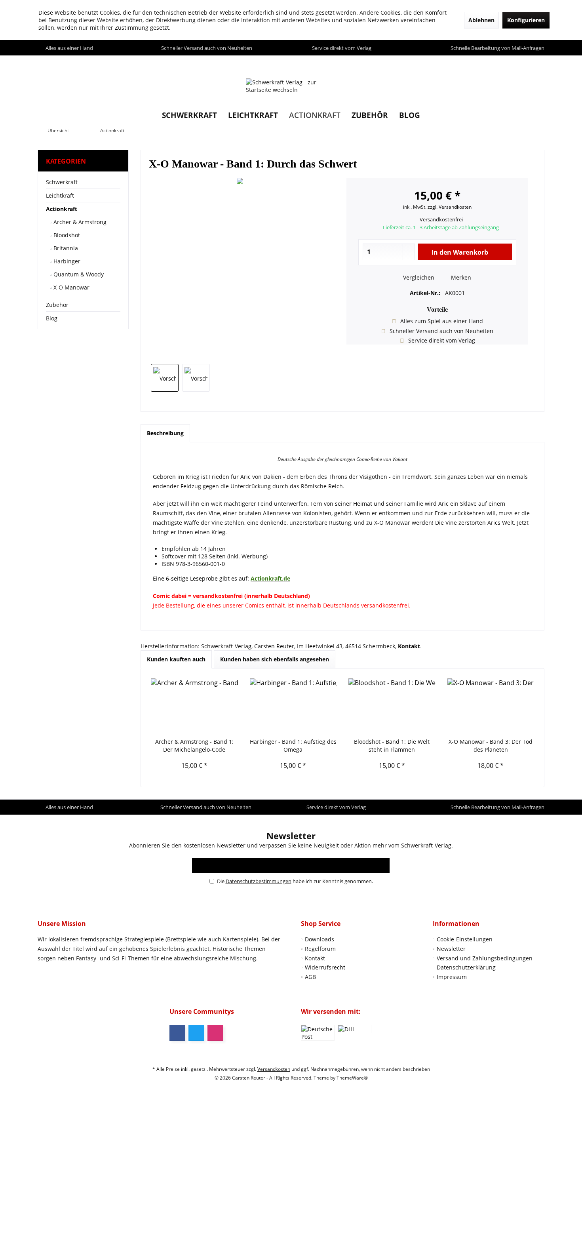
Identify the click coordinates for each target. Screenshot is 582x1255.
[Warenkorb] (536, 63)
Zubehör (57, 305)
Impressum (452, 977)
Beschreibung (165, 433)
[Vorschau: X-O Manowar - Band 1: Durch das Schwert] (165, 378)
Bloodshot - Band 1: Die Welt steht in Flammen (392, 745)
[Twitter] (196, 1033)
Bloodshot (66, 235)
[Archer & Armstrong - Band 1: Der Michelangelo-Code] (194, 706)
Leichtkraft (60, 195)
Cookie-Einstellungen (465, 939)
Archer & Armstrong (79, 222)
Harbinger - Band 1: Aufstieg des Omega (293, 745)
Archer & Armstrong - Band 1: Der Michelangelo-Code (194, 745)
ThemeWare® (352, 1077)
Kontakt (315, 958)
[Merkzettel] (520, 63)
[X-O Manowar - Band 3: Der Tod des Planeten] (490, 706)
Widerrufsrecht (325, 967)
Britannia (65, 248)
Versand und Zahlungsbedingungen (485, 958)
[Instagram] (215, 1033)
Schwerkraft (62, 182)
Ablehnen (481, 20)
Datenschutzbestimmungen (258, 881)
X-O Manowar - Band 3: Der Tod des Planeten (491, 745)
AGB (310, 977)
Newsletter (451, 948)
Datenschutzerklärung (466, 967)
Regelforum (320, 948)
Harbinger (66, 261)
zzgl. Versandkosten (450, 207)
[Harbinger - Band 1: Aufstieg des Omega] (293, 706)
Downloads (319, 939)
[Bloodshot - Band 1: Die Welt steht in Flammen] (392, 706)
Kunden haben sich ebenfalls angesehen (274, 659)
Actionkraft (61, 209)
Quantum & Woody (78, 274)
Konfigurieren (526, 20)
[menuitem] (536, 62)
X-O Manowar (70, 287)
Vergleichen (417, 277)
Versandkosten (273, 1069)
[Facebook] (177, 1033)
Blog (51, 318)
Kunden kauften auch (176, 659)
